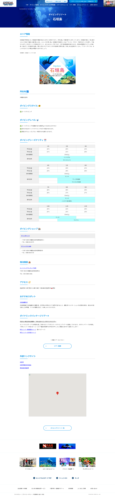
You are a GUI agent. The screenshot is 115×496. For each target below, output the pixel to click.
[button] (57, 393)
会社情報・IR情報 (22, 488)
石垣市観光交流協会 (25, 365)
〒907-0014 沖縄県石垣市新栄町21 (30, 271)
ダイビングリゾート (82, 5)
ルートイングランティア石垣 (28, 268)
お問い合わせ (94, 5)
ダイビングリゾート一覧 (57, 428)
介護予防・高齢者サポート (57, 488)
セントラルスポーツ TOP (43, 478)
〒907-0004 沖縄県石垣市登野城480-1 (33, 240)
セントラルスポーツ (23, 8)
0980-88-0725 (30, 253)
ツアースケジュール (62, 5)
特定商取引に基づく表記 (38, 494)
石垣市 (22, 362)
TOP (27, 5)
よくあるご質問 (82, 488)
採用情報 (70, 488)
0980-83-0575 (30, 242)
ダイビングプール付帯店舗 (47, 5)
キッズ (77, 478)
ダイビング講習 (34, 5)
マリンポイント (25, 236)
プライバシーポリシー (27, 494)
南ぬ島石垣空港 (24, 368)
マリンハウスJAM (26, 246)
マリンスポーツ (30, 8)
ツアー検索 (72, 5)
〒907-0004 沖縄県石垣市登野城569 (32, 250)
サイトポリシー (17, 494)
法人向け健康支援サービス (38, 488)
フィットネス (63, 478)
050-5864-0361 (27, 274)
